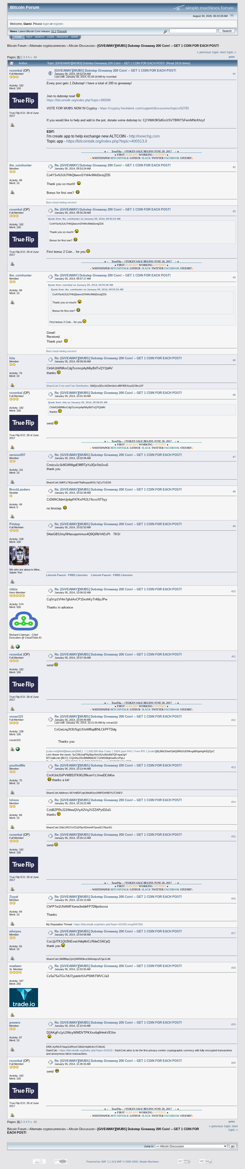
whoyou (15, 931)
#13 (233, 767)
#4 (234, 277)
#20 (233, 1062)
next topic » (228, 52)
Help (29, 37)
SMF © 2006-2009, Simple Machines (138, 1161)
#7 (234, 456)
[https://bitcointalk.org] (17, 748)
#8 (234, 491)
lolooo (14, 800)
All (35, 57)
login (46, 23)
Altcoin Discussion (82, 46)
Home (18, 37)
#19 (233, 1024)
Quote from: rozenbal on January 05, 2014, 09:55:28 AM (80, 285)
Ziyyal (13, 897)
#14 (233, 801)
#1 (234, 73)
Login (50, 37)
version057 (17, 455)
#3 (234, 211)
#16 (233, 898)
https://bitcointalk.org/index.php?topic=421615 (86, 1050)
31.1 (53, 31)
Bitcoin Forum (17, 46)
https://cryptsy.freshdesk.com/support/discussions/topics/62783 (144, 108)
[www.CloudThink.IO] (17, 646)
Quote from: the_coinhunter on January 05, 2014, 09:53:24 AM (84, 218)
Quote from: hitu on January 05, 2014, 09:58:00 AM (77, 402)
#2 (234, 167)
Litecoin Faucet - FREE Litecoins (67, 575)
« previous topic (208, 52)
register (58, 23)
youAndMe (17, 765)
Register (62, 37)
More (74, 37)
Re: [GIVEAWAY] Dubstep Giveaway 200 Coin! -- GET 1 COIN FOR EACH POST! (113, 165)
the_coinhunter (20, 165)
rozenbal (15, 70)
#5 (234, 360)
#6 (234, 394)
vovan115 (16, 716)
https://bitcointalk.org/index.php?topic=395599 (79, 100)
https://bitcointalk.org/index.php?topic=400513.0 (106, 141)
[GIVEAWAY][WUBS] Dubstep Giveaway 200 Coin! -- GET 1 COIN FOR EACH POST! (158, 46)
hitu (12, 358)
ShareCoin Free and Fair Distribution (67, 385)
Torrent (62, 31)
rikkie (13, 589)
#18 (233, 968)
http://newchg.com (144, 136)
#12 (233, 720)
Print (232, 56)
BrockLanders (19, 489)
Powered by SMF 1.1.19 (100, 1161)
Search (39, 37)
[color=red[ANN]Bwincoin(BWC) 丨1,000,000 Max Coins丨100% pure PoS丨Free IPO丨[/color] (101, 751)
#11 (234, 656)
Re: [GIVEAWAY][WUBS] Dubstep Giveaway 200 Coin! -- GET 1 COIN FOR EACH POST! (118, 358)
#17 (233, 933)
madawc (15, 966)
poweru (14, 1022)
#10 (233, 591)
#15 (233, 836)
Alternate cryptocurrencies (47, 46)
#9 (234, 526)
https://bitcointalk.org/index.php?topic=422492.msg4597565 (108, 924)
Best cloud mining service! (61, 202)
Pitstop (14, 524)
